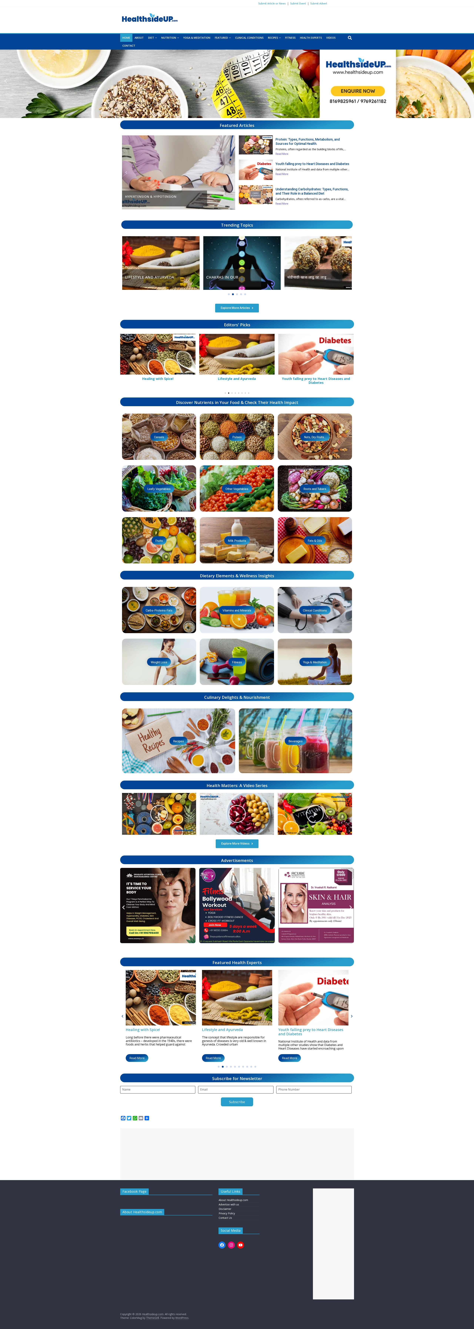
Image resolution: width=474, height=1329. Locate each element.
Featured (221, 37)
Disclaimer (225, 1209)
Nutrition (168, 37)
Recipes (273, 37)
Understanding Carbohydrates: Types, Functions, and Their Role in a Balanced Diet (312, 191)
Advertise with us (229, 1204)
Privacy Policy (227, 1213)
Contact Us (225, 1217)
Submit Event (298, 3)
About (139, 37)
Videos (331, 37)
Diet (151, 37)
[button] (6, 81)
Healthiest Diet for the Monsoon (315, 378)
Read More (137, 1058)
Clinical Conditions (249, 37)
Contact (128, 45)
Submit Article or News (272, 3)
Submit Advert (318, 3)
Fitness (290, 37)
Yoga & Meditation (196, 37)
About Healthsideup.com (233, 1200)
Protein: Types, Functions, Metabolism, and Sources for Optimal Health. (308, 141)
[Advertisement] (231, 1154)
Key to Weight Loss (237, 378)
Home (126, 37)
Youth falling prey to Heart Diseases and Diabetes (312, 164)
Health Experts (311, 37)
